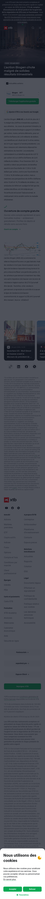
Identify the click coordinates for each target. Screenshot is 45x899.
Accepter (12, 889)
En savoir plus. (9, 879)
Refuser (32, 889)
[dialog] (22, 873)
